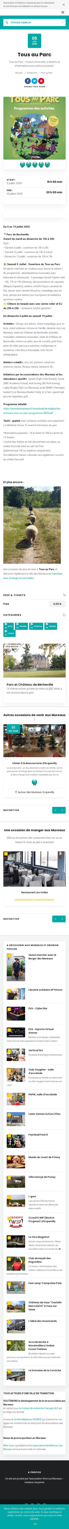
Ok (35, 1524)
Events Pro (32, 73)
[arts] (22, 164)
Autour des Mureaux (30, 792)
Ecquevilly (48, 792)
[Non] (64, 1516)
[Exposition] (34, 782)
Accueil (18, 73)
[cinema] (35, 164)
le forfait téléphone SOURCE (27, 1419)
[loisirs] (47, 164)
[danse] (41, 164)
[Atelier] (28, 164)
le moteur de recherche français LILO (38, 1408)
